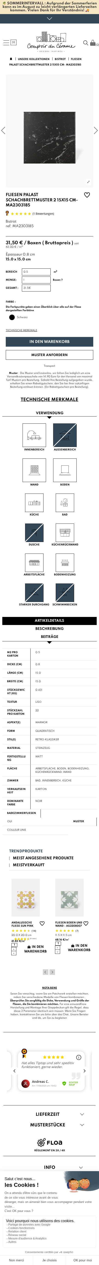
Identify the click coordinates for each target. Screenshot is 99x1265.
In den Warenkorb (49, 342)
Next (52, 972)
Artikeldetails (49, 621)
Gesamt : (12, 288)
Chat (66, 1014)
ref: (9, 226)
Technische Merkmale (21, 330)
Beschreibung (49, 629)
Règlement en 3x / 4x (49, 1150)
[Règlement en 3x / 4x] (49, 1142)
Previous (45, 972)
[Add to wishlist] (87, 195)
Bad (38, 780)
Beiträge (49, 637)
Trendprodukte (26, 851)
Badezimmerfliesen (21, 813)
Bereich (11, 272)
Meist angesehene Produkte (43, 858)
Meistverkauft (28, 865)
